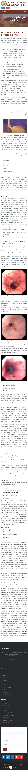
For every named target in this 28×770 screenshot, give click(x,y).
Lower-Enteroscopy (8, 720)
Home (7, 26)
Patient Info (6, 685)
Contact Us (5, 692)
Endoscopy (5, 703)
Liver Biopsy (6, 723)
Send (5, 749)
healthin (14, 767)
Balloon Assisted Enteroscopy (10, 713)
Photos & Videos (7, 687)
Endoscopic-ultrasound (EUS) (10, 715)
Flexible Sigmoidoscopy (8, 708)
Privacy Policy (6, 695)
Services (5, 683)
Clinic (4, 678)
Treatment (5, 680)
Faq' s (4, 690)
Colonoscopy (6, 706)
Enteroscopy (6, 718)
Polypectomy (6, 710)
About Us (5, 675)
